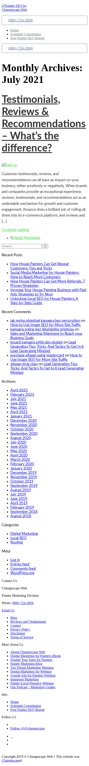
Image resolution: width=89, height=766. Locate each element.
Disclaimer (17, 633)
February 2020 (22, 464)
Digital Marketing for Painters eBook (35, 656)
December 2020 (23, 420)
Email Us (8, 610)
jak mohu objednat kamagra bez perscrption (45, 320)
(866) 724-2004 (22, 603)
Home (14, 30)
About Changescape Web (27, 652)
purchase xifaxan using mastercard (37, 355)
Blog (13, 618)
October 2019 (21, 481)
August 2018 (20, 516)
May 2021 (18, 407)
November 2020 (23, 425)
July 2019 (18, 494)
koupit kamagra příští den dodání (36, 342)
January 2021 (21, 416)
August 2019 (20, 490)
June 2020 (18, 447)
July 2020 (18, 442)
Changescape (11, 760)
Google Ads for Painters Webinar (33, 675)
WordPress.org (22, 573)
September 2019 (24, 486)
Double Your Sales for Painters (31, 660)
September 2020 (24, 434)
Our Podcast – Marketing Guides (32, 687)
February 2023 (22, 394)
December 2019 (23, 473)
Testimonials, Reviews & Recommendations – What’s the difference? (44, 124)
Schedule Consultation (25, 34)
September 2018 (24, 512)
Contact (15, 625)
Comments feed (23, 568)
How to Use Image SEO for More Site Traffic (45, 325)
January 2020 (21, 468)
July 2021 (18, 399)
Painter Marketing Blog (26, 664)
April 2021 (19, 412)
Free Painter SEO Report (27, 38)
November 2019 (23, 477)
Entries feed (20, 564)
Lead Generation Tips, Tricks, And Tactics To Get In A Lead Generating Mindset (47, 346)
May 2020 (18, 451)
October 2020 (21, 429)
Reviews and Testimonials (28, 621)
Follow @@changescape (27, 728)
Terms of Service (21, 637)
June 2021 (18, 403)
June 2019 (18, 499)
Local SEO (18, 538)
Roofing (16, 542)
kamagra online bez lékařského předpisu (42, 329)
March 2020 (20, 460)
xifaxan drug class (24, 364)
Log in (15, 560)
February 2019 (22, 507)
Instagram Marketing (24, 679)
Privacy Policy (20, 629)
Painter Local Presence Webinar (32, 683)
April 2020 (19, 455)
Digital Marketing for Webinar (31, 671)
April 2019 (19, 503)
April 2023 (19, 390)
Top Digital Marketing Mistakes (32, 667)
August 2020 (20, 438)
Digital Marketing (26, 238)
